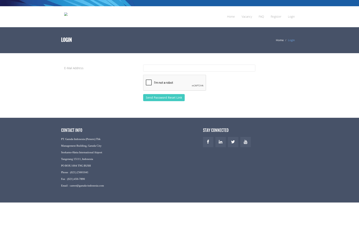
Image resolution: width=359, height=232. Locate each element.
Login (291, 16)
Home (231, 16)
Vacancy (247, 16)
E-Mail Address (74, 68)
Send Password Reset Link (164, 97)
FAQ (261, 16)
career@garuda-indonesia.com (87, 185)
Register (276, 16)
